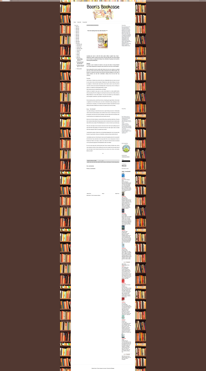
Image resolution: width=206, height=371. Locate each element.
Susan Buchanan (125, 181)
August (78, 50)
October (78, 47)
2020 (77, 35)
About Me (79, 22)
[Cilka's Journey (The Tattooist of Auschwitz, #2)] (123, 195)
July (77, 51)
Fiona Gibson (125, 287)
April (78, 55)
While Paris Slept (124, 231)
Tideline (123, 339)
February (78, 68)
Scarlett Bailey (125, 304)
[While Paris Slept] (123, 229)
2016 (77, 41)
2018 (77, 38)
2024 (77, 29)
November (79, 45)
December (79, 44)
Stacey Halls (125, 215)
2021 (77, 34)
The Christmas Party (125, 267)
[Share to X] (101, 160)
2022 (77, 32)
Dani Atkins (125, 322)
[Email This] (99, 160)
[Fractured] (123, 318)
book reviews (126, 356)
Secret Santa (124, 303)
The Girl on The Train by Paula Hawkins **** (80, 66)
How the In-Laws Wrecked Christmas (126, 285)
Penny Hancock (125, 340)
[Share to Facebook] (102, 160)
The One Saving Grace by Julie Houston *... (79, 59)
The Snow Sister (124, 249)
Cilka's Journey (124, 197)
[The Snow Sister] (123, 247)
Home (75, 22)
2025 (77, 28)
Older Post (117, 193)
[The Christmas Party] (125, 265)
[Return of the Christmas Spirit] (123, 177)
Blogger (112, 368)
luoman (105, 368)
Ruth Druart (125, 232)
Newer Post (89, 193)
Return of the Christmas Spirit (126, 180)
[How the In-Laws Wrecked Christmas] (123, 282)
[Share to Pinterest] (103, 160)
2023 (77, 31)
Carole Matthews (125, 268)
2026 (77, 26)
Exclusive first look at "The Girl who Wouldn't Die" (79, 62)
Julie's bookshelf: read (126, 172)
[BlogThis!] (100, 160)
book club (125, 358)
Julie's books (124, 263)
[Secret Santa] (123, 301)
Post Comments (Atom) (96, 195)
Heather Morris (125, 198)
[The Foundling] (123, 212)
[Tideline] (123, 337)
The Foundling (124, 214)
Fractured (123, 321)
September (79, 48)
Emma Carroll (125, 250)
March (78, 57)
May (77, 54)
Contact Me (85, 22)
